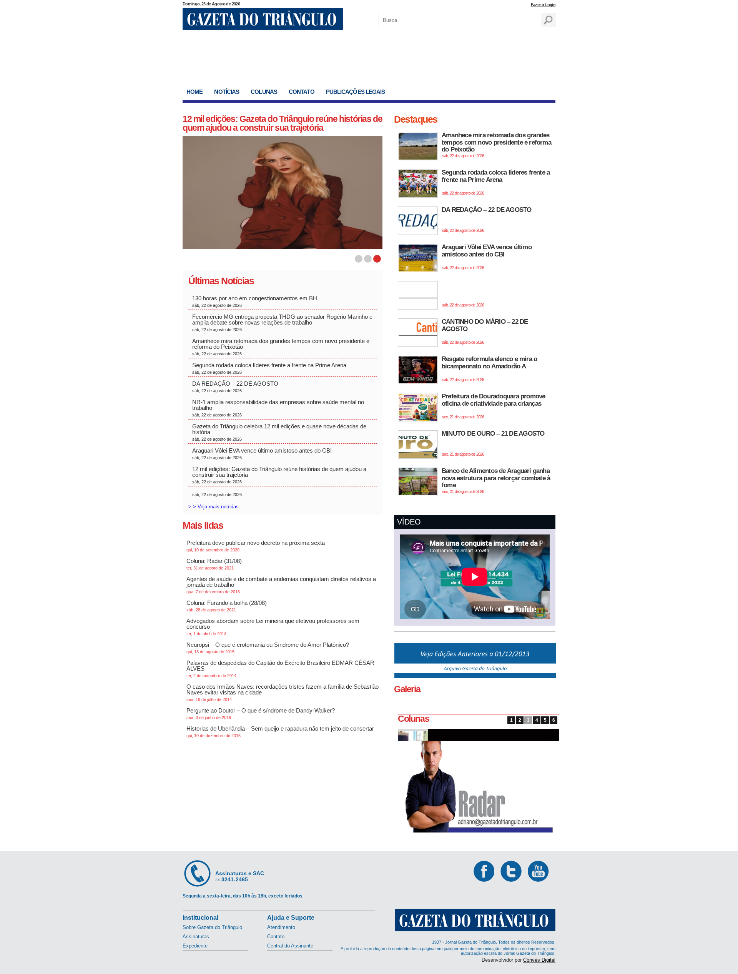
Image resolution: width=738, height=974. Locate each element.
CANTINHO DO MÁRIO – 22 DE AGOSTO (485, 331)
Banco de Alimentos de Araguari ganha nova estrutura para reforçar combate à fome (496, 480)
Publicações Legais (355, 91)
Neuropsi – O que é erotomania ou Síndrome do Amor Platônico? (267, 647)
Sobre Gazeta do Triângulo (212, 927)
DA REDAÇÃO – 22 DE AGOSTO (235, 386)
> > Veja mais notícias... (215, 506)
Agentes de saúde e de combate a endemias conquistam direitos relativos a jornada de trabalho (281, 585)
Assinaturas (196, 936)
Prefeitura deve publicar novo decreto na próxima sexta (255, 545)
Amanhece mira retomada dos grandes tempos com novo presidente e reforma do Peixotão (280, 347)
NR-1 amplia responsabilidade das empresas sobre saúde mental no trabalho (278, 408)
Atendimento (281, 927)
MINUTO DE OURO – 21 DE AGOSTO (493, 443)
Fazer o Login (543, 4)
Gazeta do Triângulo (263, 19)
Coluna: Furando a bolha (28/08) (226, 605)
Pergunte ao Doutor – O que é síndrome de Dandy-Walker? (260, 713)
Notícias (226, 91)
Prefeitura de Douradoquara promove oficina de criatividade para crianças (493, 406)
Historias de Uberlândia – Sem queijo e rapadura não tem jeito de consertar (280, 731)
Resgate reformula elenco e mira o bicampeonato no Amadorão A (489, 368)
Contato (301, 91)
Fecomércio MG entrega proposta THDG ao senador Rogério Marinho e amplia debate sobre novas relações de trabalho (282, 322)
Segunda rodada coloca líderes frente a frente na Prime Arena (269, 368)
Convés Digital (539, 960)
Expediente (195, 946)
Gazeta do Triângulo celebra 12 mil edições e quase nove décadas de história (279, 432)
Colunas (264, 91)
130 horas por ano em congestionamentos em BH (255, 301)
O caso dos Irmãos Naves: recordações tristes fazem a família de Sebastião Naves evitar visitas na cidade (282, 692)
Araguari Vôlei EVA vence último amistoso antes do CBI (262, 453)
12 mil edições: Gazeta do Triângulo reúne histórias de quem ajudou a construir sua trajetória (282, 123)
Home (194, 91)
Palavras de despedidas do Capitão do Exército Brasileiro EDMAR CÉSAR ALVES (280, 668)
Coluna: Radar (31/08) (214, 564)
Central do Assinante (290, 946)
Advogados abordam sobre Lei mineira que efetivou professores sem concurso (272, 627)
